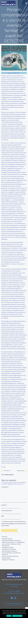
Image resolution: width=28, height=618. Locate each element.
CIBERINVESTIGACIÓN (7, 538)
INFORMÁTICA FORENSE (7, 547)
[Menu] (26, 3)
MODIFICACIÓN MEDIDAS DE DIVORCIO (11, 540)
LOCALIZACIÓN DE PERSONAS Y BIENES (11, 544)
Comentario (5, 487)
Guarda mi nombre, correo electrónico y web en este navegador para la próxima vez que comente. (13, 523)
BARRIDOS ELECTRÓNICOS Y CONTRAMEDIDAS (13, 542)
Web (2, 516)
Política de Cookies (17, 615)
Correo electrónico (7, 510)
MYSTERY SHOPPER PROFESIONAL (10, 556)
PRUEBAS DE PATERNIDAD (8, 559)
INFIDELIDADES (5, 545)
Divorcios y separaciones (14, 73)
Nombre (4, 505)
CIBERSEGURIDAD (6, 558)
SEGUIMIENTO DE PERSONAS (9, 549)
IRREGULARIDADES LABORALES (9, 551)
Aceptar (9, 615)
